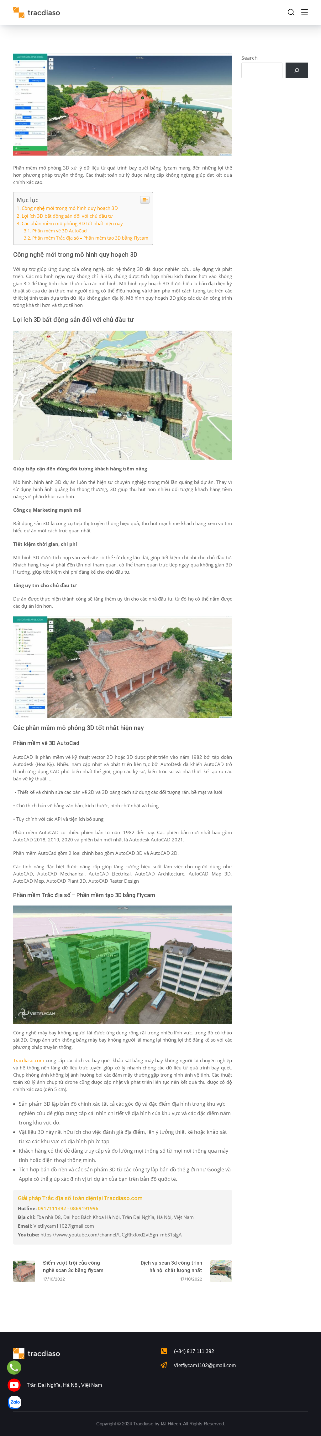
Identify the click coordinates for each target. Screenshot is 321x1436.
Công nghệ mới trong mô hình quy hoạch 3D (70, 208)
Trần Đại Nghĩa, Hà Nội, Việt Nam (64, 1385)
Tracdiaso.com (28, 1060)
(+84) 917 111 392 (194, 1351)
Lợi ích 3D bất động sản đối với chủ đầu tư (67, 216)
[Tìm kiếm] (297, 70)
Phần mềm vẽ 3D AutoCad (59, 231)
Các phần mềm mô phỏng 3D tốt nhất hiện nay (72, 223)
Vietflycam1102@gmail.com (205, 1365)
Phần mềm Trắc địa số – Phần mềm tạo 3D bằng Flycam (91, 238)
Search (249, 57)
